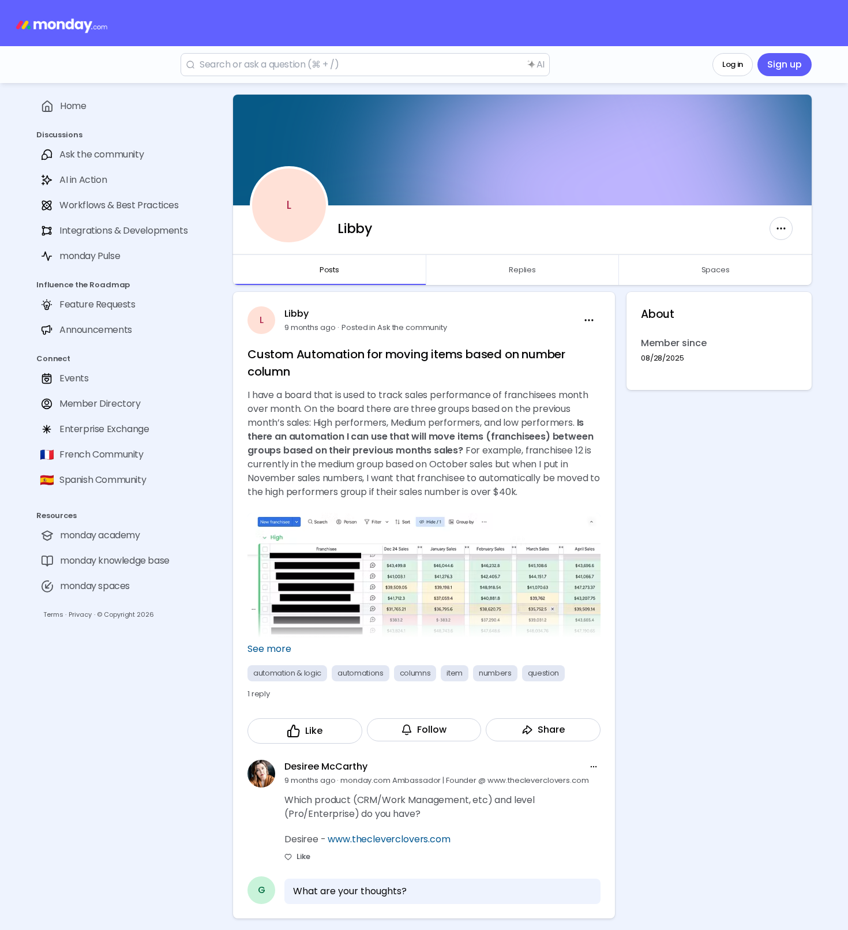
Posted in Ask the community (394, 327)
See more (269, 648)
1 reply (258, 693)
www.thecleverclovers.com (389, 839)
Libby (296, 313)
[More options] (594, 767)
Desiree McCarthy (325, 766)
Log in (732, 64)
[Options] (781, 228)
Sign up (784, 64)
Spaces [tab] (715, 269)
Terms (53, 614)
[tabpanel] (522, 605)
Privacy (80, 614)
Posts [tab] (329, 269)
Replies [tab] (522, 269)
